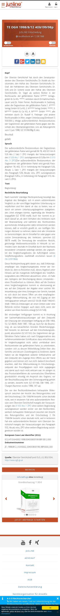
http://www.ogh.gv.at (14, 460)
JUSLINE (30, 551)
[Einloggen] (54, 4)
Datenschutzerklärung (30, 586)
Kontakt (30, 565)
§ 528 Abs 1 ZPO (16, 157)
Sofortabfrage (22, 477)
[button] (6, 499)
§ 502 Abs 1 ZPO (23, 405)
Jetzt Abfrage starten (30, 519)
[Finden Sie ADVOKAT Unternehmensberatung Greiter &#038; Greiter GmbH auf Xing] (37, 542)
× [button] (58, 598)
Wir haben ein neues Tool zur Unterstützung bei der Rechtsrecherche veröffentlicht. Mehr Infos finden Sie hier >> (33, 604)
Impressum (30, 572)
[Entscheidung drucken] (27, 53)
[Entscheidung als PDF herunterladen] (33, 53)
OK (50, 608)
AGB (30, 579)
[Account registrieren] (48, 4)
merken (30, 469)
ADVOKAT (30, 558)
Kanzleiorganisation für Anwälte (30, 594)
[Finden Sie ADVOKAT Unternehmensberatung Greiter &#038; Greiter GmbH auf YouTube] (23, 542)
